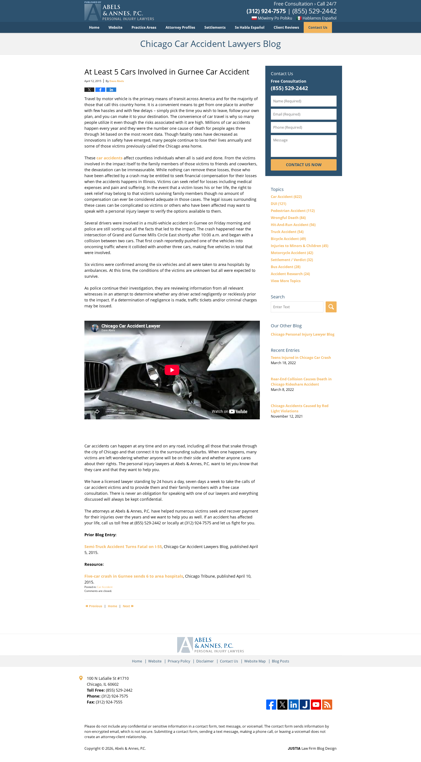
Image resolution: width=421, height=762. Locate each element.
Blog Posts (280, 661)
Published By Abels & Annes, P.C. (292, 11)
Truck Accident (287, 231)
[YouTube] (316, 705)
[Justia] (305, 705)
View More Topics (286, 280)
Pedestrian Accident (293, 210)
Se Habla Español (249, 27)
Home (94, 27)
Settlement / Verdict (292, 259)
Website (115, 27)
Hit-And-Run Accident (293, 224)
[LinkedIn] (294, 705)
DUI (278, 203)
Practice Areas (144, 27)
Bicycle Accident (288, 238)
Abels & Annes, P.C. (130, 748)
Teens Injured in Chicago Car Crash (301, 357)
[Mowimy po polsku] (275, 18)
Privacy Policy (179, 661)
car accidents (109, 157)
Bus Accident (285, 266)
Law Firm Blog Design (312, 748)
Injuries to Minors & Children (299, 245)
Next (128, 606)
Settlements (215, 27)
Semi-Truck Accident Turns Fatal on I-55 (123, 546)
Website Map (255, 661)
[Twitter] (282, 705)
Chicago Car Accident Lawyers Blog (119, 11)
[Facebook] (271, 705)
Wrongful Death (288, 217)
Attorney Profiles (180, 27)
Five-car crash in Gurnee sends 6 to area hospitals (133, 576)
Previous (94, 606)
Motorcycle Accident (292, 252)
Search (331, 306)
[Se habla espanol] (325, 18)
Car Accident (104, 587)
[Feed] (327, 705)
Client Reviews (286, 27)
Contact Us (317, 27)
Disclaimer (205, 661)
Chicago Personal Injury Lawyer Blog (302, 334)
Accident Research (290, 273)
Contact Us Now (303, 164)
